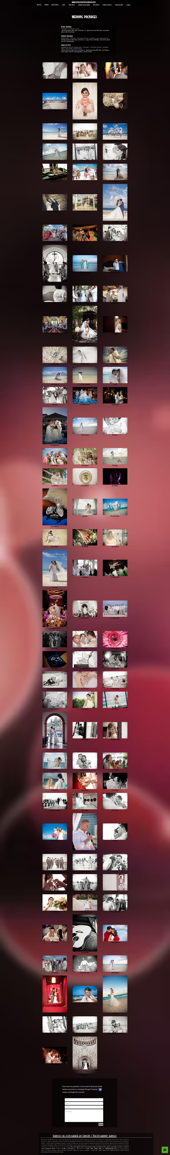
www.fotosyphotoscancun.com (84, 2)
